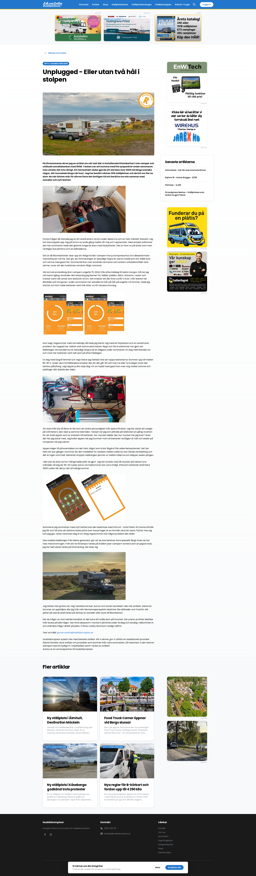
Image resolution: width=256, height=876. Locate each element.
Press (160, 848)
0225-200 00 (110, 828)
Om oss (161, 832)
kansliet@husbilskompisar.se (117, 833)
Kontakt (161, 828)
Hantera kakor (164, 852)
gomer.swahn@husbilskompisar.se (75, 632)
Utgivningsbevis (165, 840)
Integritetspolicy (165, 844)
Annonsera (163, 836)
